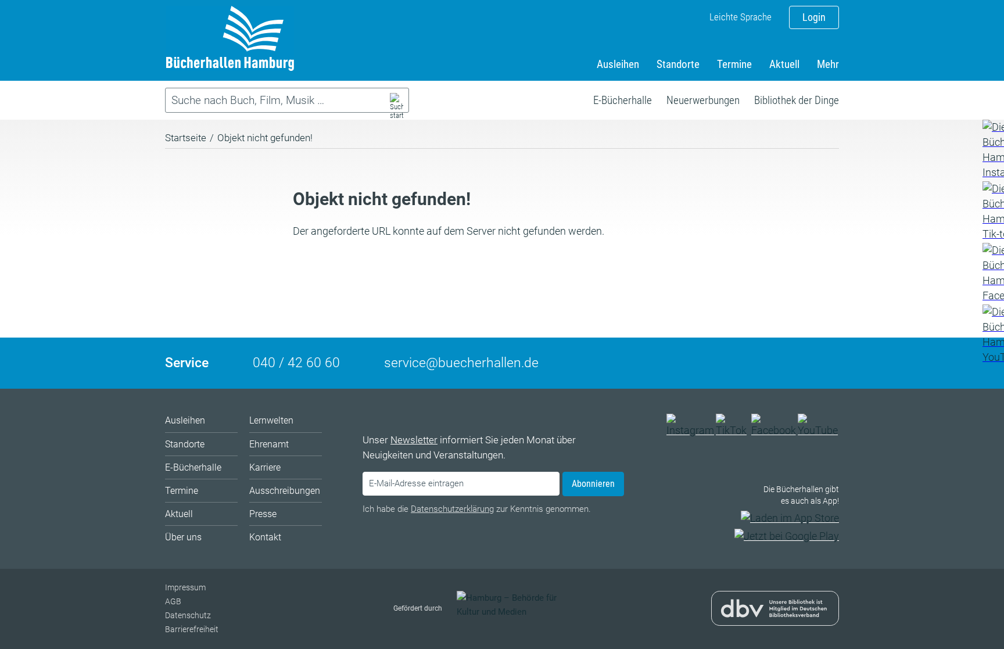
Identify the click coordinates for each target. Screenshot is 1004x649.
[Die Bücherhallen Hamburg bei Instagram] (690, 430)
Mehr (828, 64)
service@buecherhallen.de (461, 363)
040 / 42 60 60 (296, 363)
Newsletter (414, 440)
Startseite (185, 138)
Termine (734, 64)
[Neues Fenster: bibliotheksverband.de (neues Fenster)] (775, 618)
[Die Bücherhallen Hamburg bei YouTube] (818, 430)
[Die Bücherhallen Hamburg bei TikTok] (733, 430)
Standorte (678, 64)
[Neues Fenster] (993, 150)
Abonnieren (593, 483)
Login (814, 17)
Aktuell (784, 64)
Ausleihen (618, 64)
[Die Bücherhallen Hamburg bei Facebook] (774, 430)
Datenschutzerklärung (452, 509)
